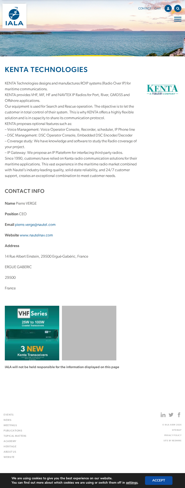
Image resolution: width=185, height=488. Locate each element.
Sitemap (176, 430)
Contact (144, 8)
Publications (13, 430)
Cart (157, 8)
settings (132, 483)
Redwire (176, 441)
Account (168, 8)
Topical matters (15, 436)
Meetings (10, 425)
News (7, 420)
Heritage (10, 446)
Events (8, 415)
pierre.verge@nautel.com (35, 225)
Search (177, 8)
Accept (158, 480)
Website (9, 457)
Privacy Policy (172, 435)
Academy (10, 441)
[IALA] (14, 16)
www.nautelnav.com (36, 235)
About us (10, 452)
